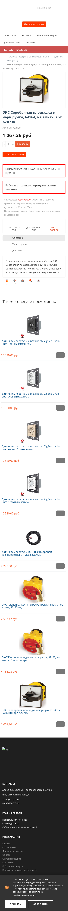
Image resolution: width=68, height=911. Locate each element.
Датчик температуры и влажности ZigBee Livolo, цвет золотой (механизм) (31, 448)
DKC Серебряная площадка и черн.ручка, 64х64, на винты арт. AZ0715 (31, 711)
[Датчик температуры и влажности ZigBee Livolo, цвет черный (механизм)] (33, 324)
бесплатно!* (24, 199)
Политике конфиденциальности (28, 893)
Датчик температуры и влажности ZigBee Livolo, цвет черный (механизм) (31, 342)
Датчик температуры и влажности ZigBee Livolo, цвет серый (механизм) (31, 395)
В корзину (22, 143)
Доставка (26, 35)
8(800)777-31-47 (10, 799)
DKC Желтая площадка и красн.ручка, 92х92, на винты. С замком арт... (31, 659)
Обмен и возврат (11, 858)
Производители (11, 42)
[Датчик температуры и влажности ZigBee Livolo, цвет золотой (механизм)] (33, 429)
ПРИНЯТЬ (15, 904)
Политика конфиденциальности (19, 870)
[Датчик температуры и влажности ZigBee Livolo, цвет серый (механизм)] (33, 376)
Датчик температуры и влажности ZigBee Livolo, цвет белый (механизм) (31, 500)
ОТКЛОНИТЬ (40, 904)
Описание (17, 237)
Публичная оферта (12, 866)
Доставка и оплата (12, 851)
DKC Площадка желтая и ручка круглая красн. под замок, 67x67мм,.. (32, 606)
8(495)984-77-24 (10, 803)
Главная (6, 843)
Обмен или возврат (46, 35)
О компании (9, 35)
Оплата (6, 854)
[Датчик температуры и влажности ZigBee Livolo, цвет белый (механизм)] (33, 482)
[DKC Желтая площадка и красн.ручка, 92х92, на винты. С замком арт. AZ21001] (33, 640)
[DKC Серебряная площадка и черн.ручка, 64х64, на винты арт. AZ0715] (33, 693)
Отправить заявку (34, 24)
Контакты (30, 42)
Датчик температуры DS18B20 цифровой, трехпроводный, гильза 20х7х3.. (27, 553)
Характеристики (21, 244)
